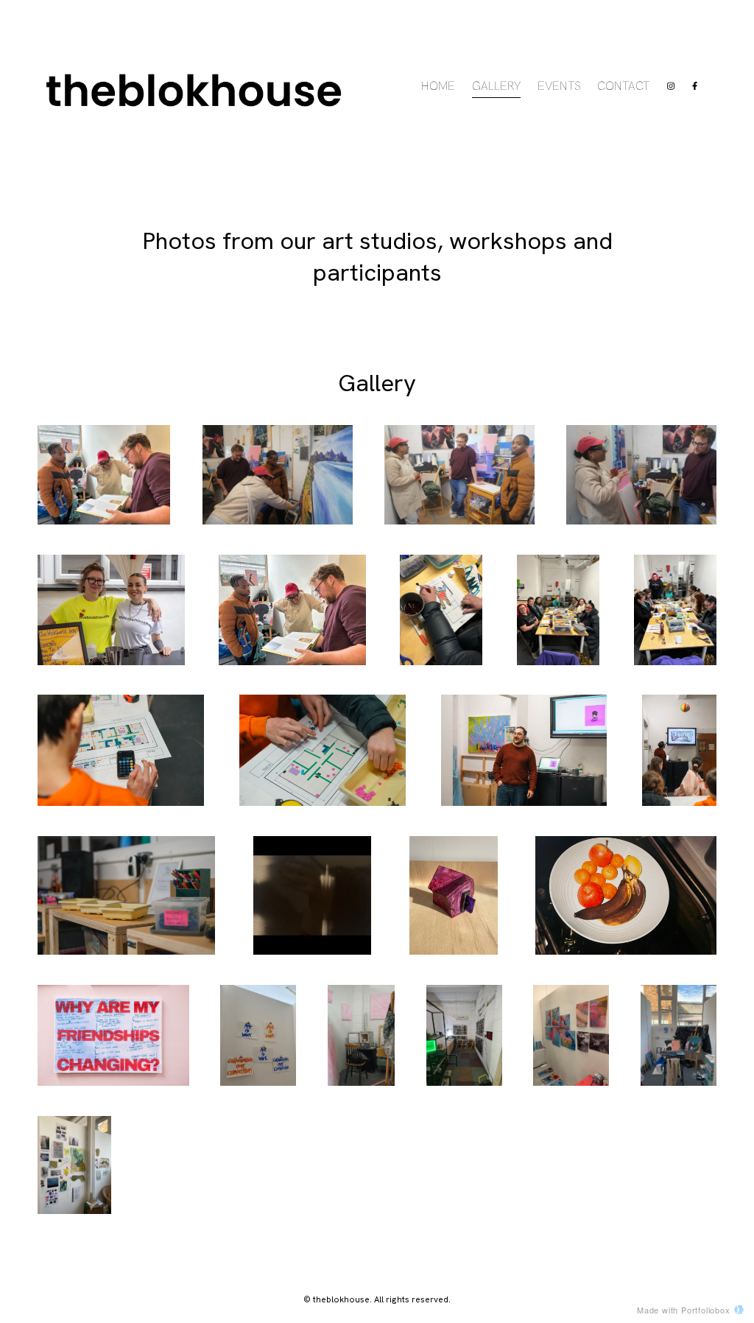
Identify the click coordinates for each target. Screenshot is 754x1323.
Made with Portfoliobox (683, 1310)
